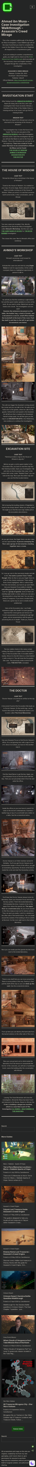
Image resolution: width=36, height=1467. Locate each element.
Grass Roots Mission (9, 1337)
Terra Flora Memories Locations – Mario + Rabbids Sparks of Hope (17, 1168)
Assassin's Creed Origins (11, 1206)
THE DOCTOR (18, 157)
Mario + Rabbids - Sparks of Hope (14, 1164)
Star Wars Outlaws (9, 1401)
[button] (32, 1463)
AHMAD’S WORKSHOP (18, 152)
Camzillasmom (24, 1172)
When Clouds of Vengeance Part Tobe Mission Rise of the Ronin (17, 1341)
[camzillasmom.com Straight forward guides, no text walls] (7, 7)
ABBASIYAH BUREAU (24, 101)
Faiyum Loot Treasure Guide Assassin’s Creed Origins (15, 1210)
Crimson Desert (8, 1293)
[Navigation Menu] (32, 7)
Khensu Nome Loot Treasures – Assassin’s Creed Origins (16, 1253)
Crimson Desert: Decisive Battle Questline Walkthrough (16, 1297)
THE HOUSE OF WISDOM (18, 150)
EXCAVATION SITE (18, 155)
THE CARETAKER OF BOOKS (11, 231)
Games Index (18, 1429)
